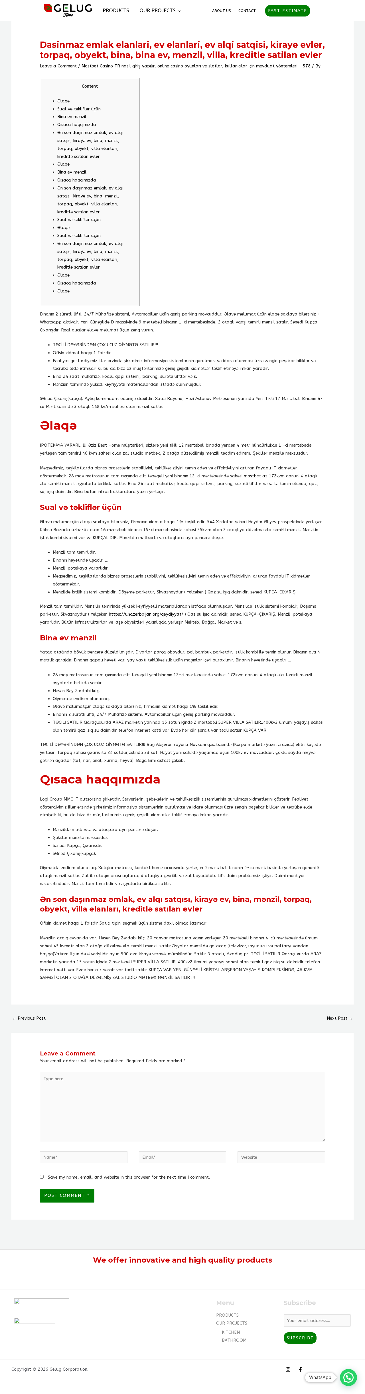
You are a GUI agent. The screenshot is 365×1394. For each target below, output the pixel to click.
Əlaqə (63, 101)
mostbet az (255, 476)
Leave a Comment (58, 66)
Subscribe (300, 1338)
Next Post (340, 1018)
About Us (221, 11)
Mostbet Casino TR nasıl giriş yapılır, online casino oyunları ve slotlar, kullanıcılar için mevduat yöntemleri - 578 (196, 66)
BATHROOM (234, 1340)
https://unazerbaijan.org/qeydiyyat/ (146, 614)
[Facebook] (300, 1369)
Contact (247, 11)
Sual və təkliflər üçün (79, 109)
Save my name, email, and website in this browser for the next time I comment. (129, 1177)
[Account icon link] (318, 10)
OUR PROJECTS (157, 10)
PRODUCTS (116, 10)
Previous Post (29, 1018)
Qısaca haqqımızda (76, 124)
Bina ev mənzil (71, 116)
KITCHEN (231, 1332)
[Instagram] (288, 1369)
